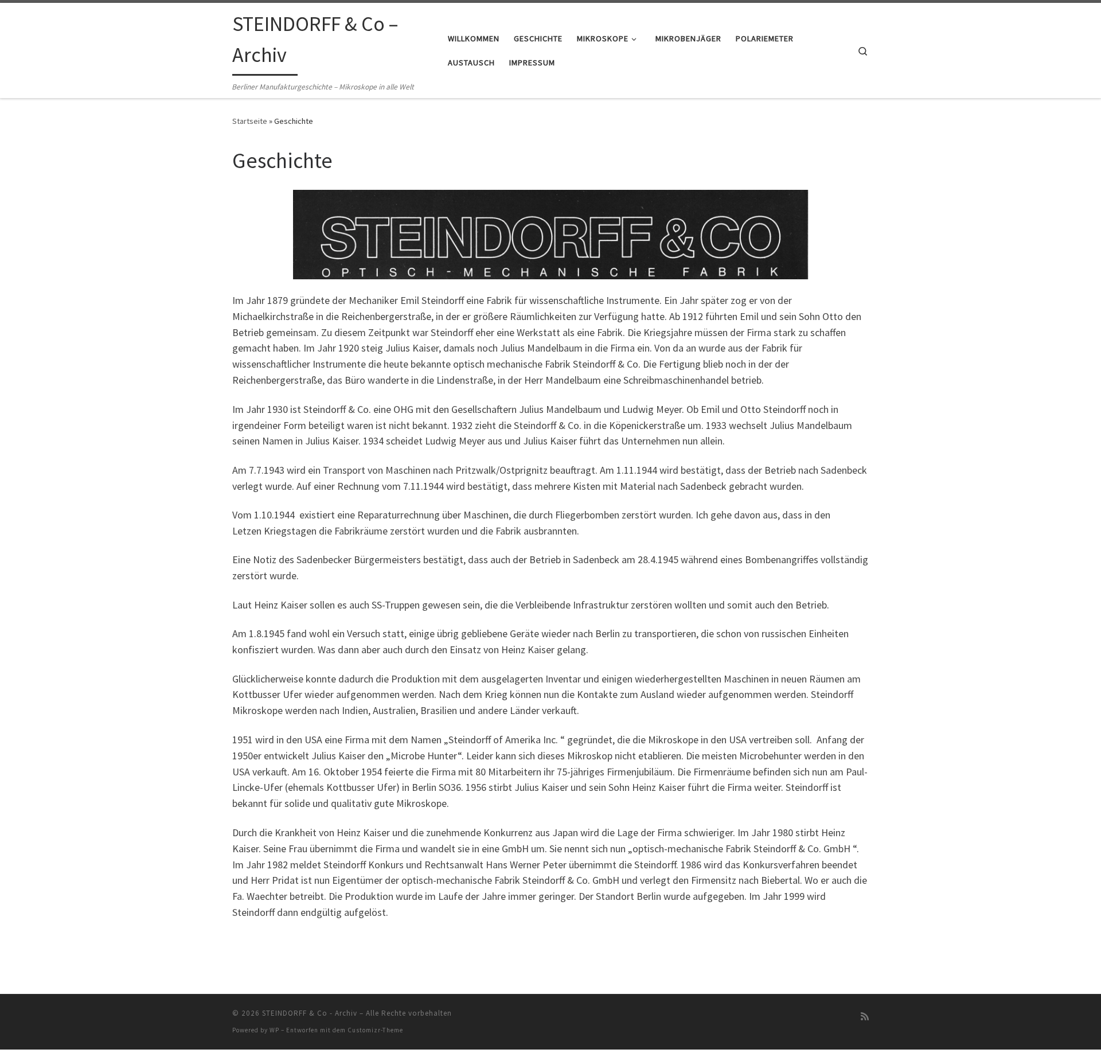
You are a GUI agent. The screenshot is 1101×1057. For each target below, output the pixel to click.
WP (274, 1030)
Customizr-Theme (375, 1030)
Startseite (249, 121)
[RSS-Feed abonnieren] (865, 1016)
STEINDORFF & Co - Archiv (309, 1013)
